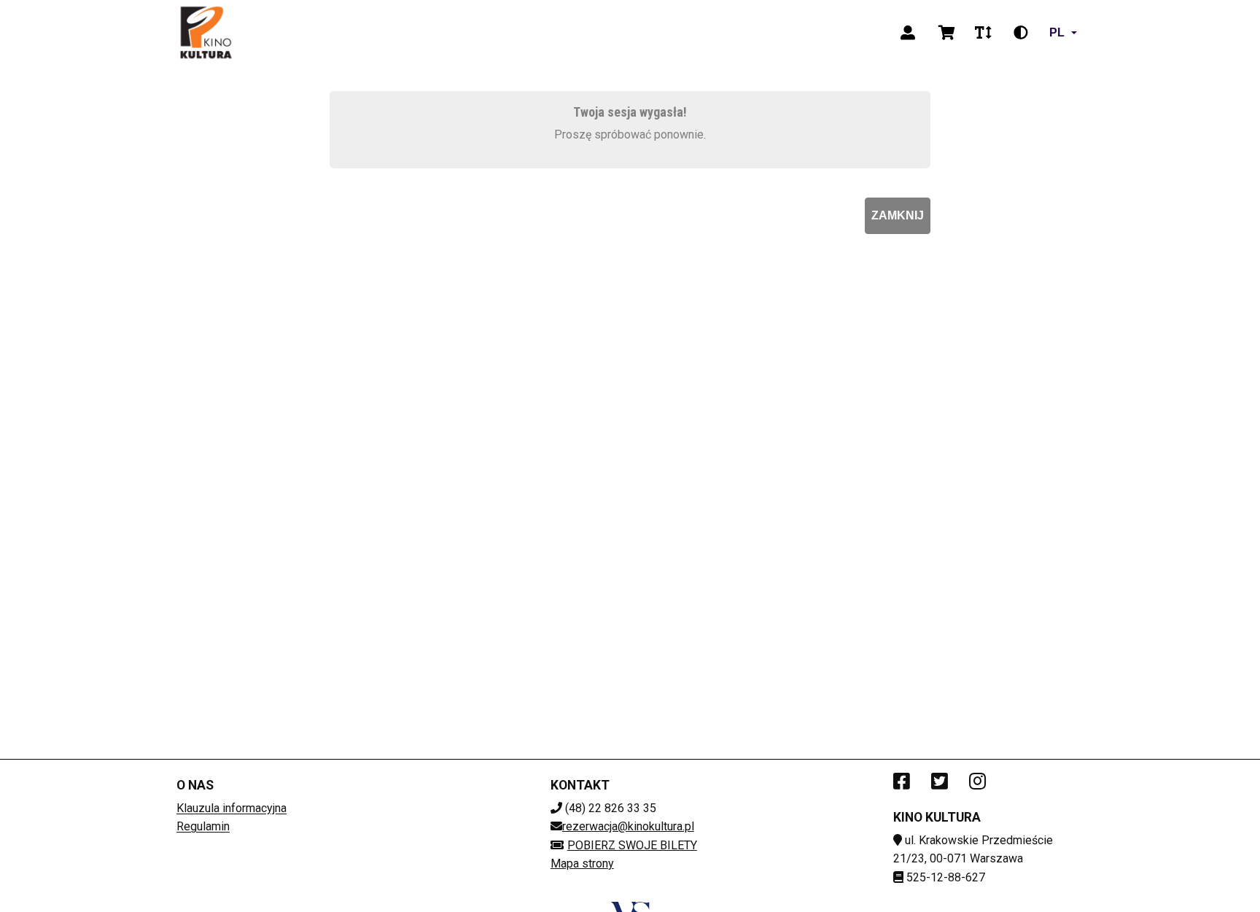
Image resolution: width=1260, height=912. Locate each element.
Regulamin (203, 826)
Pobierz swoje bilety (632, 845)
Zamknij (897, 215)
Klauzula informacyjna (231, 808)
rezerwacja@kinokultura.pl (628, 826)
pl (1057, 32)
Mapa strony (582, 863)
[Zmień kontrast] (1021, 33)
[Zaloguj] (908, 33)
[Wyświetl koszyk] (947, 33)
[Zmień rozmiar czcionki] (983, 33)
